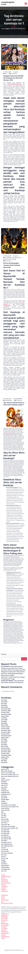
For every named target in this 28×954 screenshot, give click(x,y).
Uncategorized (8, 400)
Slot (6, 73)
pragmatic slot (4, 931)
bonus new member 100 (8, 773)
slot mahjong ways (6, 844)
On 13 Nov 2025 (7, 256)
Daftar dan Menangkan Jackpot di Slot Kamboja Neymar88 (11, 265)
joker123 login (4, 917)
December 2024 (6, 730)
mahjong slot (5, 790)
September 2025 (6, 714)
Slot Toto (4, 855)
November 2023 (5, 751)
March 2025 (4, 725)
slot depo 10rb (5, 831)
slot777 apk (4, 858)
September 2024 (6, 735)
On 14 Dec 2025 (7, 72)
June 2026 (4, 702)
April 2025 (4, 723)
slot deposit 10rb (6, 839)
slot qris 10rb (5, 851)
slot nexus (3, 930)
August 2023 (5, 757)
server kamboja (5, 925)
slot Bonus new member (7, 903)
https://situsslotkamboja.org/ (14, 83)
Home (13, 27)
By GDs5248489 (18, 398)
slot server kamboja (11, 259)
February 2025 (5, 727)
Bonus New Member (7, 771)
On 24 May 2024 (7, 398)
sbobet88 (4, 803)
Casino (3, 778)
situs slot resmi (5, 900)
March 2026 (4, 707)
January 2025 (5, 728)
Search (3, 654)
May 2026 (4, 703)
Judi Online (4, 783)
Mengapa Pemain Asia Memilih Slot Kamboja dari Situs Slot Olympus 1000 (13, 78)
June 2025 (4, 719)
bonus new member (6, 883)
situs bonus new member (8, 805)
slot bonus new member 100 (9, 828)
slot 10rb (3, 815)
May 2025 (4, 721)
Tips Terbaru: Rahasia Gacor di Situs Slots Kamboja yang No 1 (13, 404)
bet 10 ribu (3, 926)
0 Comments (13, 73)
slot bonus (4, 822)
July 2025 (4, 718)
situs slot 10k (5, 808)
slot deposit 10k (6, 837)
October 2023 (5, 753)
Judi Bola (4, 781)
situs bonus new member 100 (9, 806)
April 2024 (4, 744)
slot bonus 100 (5, 824)
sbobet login (4, 915)
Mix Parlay (4, 796)
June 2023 (4, 759)
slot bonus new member (8, 826)
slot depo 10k (16, 257)
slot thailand (4, 928)
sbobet (3, 801)
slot (2, 901)
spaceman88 (5, 865)
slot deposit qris (5, 933)
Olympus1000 (5, 799)
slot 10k (3, 814)
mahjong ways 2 (6, 794)
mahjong (3, 789)
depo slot (3, 935)
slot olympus (4, 920)
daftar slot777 (5, 780)
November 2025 (5, 710)
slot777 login (4, 918)
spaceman (4, 863)
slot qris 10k (4, 849)
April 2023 (4, 762)
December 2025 (5, 709)
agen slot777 (5, 769)
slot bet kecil (5, 821)
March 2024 (4, 746)
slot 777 (3, 896)
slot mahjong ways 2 (7, 846)
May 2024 (4, 743)
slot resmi (3, 888)
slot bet (3, 921)
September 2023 (6, 755)
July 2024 (4, 739)
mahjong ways (5, 792)
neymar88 (7, 257)
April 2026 (4, 705)
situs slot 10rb (5, 810)
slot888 (3, 862)
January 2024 (5, 748)
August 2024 (5, 737)
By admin (15, 72)
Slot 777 (3, 817)
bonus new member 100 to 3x (9, 774)
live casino (4, 787)
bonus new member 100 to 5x (9, 776)
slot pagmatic (4, 879)
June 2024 (4, 741)
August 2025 (5, 716)
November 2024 (6, 732)
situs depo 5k (4, 886)
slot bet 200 (4, 819)
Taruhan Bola (5, 867)
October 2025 (5, 712)
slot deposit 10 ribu (5, 876)
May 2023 (4, 760)
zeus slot (4, 871)
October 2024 (5, 734)
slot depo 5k (4, 835)
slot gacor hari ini (6, 842)
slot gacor (4, 840)
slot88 (3, 860)
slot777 (3, 856)
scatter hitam (4, 881)
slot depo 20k (5, 833)
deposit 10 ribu (4, 923)
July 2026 (4, 700)
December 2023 (5, 750)
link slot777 (4, 785)
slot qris (3, 847)
